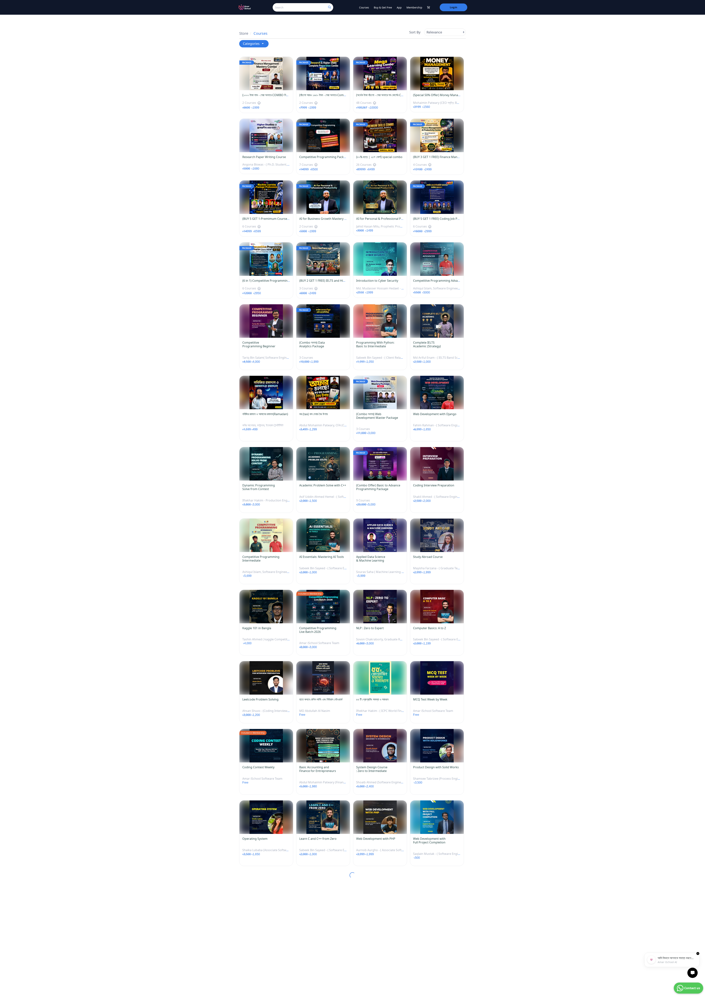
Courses (364, 7)
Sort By (414, 32)
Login (453, 7)
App (399, 7)
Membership (414, 7)
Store (243, 33)
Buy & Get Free (383, 7)
